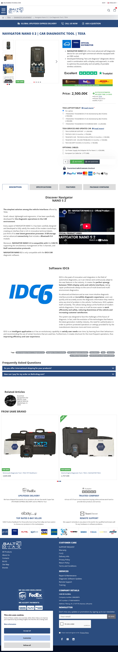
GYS (44, 536)
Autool (54, 536)
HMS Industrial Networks (113, 536)
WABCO (83, 536)
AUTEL (24, 536)
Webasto (93, 536)
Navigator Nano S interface (56, 352)
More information (10, 624)
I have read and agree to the (75, 633)
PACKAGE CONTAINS (99, 187)
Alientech (103, 536)
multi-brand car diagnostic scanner (102, 355)
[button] (18, 61)
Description (15, 187)
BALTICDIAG (5, 536)
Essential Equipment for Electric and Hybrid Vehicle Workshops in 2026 (22, 400)
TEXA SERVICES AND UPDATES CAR (83, 128)
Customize (27, 638)
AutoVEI (73, 536)
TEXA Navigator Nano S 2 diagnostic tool (30, 352)
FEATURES (70, 187)
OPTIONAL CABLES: (70, 147)
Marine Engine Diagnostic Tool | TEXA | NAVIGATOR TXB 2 (81, 473)
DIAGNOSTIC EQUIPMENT (23, 17)
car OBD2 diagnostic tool (79, 355)
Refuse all (27, 645)
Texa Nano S (94, 352)
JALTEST (34, 536)
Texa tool (111, 352)
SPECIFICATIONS (43, 187)
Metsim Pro (64, 536)
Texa (103, 352)
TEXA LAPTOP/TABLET (78, 108)
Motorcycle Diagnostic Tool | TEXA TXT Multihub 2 (20, 473)
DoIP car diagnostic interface (77, 352)
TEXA (9, 17)
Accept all (27, 631)
